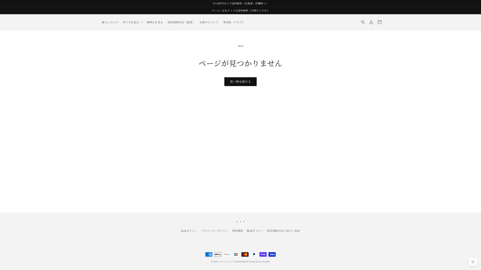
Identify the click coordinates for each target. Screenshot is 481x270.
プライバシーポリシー (215, 230)
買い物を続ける (240, 81)
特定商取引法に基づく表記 (283, 230)
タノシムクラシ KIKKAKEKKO (234, 261)
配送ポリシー (255, 230)
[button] (132, 22)
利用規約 (237, 230)
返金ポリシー (189, 230)
